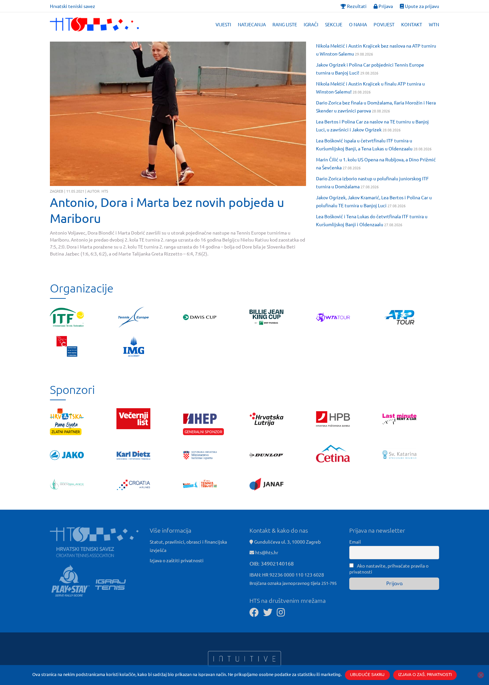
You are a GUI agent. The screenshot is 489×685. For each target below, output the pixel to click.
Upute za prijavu (421, 6)
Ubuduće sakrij (367, 675)
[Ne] (480, 675)
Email (355, 542)
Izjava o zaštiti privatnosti (177, 560)
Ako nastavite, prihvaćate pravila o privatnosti (388, 569)
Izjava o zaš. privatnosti (425, 675)
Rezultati (356, 6)
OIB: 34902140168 (271, 563)
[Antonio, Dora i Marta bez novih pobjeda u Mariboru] (178, 114)
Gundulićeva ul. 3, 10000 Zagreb (287, 542)
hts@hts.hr (266, 552)
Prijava (385, 6)
